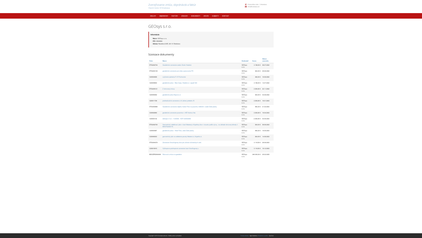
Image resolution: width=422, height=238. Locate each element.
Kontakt (225, 16)
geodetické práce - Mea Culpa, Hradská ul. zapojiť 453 (180, 83)
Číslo (151, 61)
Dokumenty (195, 16)
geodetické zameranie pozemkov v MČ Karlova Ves (179, 113)
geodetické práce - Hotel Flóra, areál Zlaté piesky (178, 130)
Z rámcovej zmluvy (169, 89)
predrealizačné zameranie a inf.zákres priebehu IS (178, 101)
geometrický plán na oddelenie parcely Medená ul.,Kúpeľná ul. (182, 136)
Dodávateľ (245, 61)
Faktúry (174, 16)
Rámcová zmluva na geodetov (172, 154)
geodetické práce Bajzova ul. (172, 95)
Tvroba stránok (244, 235)
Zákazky (184, 16)
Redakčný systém (263, 235)
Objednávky (163, 16)
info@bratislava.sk (253, 7)
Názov (165, 61)
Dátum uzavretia (265, 60)
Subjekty (215, 16)
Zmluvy (153, 16)
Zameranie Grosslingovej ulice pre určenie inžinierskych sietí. (182, 142)
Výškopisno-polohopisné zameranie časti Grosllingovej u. (181, 148)
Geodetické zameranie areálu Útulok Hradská (177, 65)
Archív (206, 16)
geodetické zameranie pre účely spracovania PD (178, 71)
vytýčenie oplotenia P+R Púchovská (174, 77)
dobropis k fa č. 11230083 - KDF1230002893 (177, 119)
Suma (254, 61)
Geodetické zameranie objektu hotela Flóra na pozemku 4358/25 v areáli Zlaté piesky (190, 107)
